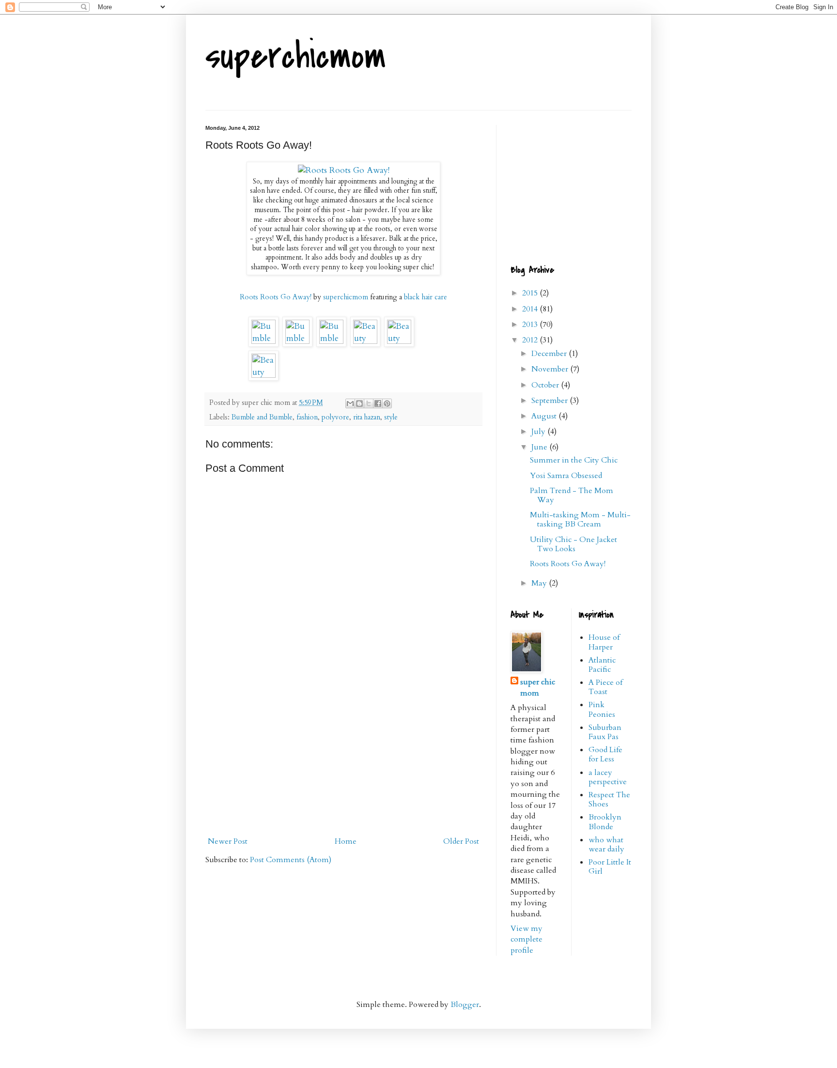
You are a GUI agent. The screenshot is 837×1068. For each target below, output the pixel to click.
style (391, 417)
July (539, 431)
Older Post (461, 841)
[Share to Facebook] (378, 403)
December (550, 353)
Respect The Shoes (609, 799)
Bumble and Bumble (262, 417)
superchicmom (295, 56)
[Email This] (350, 403)
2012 (531, 340)
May (540, 583)
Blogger (464, 1004)
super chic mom (537, 687)
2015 (531, 293)
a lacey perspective (608, 777)
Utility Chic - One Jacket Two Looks (573, 544)
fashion (307, 417)
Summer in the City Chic (574, 460)
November (550, 369)
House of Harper (604, 642)
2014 (531, 309)
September (550, 400)
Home (345, 841)
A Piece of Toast (605, 687)
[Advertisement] (343, 759)
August (544, 416)
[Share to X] (368, 403)
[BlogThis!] (359, 403)
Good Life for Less (605, 754)
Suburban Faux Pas (605, 732)
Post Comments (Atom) (290, 859)
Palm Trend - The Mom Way (571, 495)
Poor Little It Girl (610, 867)
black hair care (425, 297)
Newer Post (228, 841)
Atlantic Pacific (602, 665)
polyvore (335, 417)
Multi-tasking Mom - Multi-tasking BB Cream (580, 519)
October (546, 385)
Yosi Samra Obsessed (566, 475)
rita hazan (366, 417)
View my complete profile (526, 939)
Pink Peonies (602, 709)
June (540, 447)
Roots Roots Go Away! (275, 297)
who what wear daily (606, 844)
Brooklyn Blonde (605, 822)
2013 (531, 324)
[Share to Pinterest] (387, 403)
